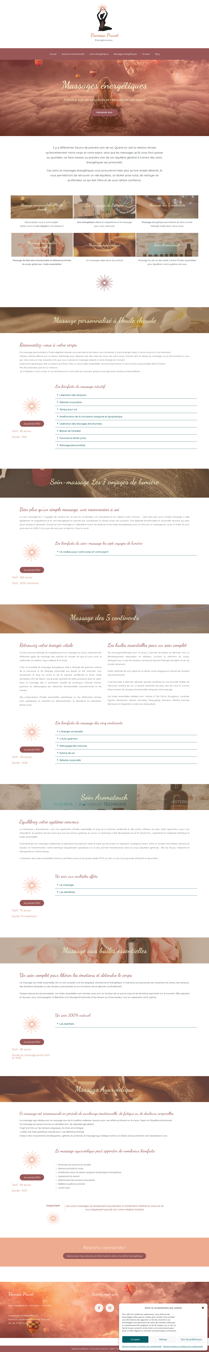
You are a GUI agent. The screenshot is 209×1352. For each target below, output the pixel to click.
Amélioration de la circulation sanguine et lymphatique (91, 416)
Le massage (67, 884)
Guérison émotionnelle (73, 54)
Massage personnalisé (72, 445)
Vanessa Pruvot (21, 1294)
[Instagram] (110, 1308)
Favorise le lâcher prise (73, 438)
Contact (146, 54)
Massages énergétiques (125, 54)
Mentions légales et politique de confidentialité (142, 1346)
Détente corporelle (70, 760)
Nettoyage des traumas (73, 745)
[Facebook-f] (99, 1308)
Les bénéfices (67, 892)
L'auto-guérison (69, 738)
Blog (157, 54)
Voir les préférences (191, 1339)
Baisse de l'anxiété (70, 430)
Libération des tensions (73, 395)
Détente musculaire (71, 402)
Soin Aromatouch (167, 244)
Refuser (163, 1339)
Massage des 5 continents (167, 205)
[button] (202, 1307)
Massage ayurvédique (104, 244)
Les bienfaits (67, 1023)
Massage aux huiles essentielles (42, 245)
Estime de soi (67, 752)
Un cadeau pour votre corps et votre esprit (84, 551)
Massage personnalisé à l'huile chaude (42, 207)
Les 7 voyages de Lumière (104, 205)
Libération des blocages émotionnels (81, 423)
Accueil (53, 54)
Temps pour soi (68, 409)
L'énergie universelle (71, 731)
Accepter (135, 1339)
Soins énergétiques (99, 54)
